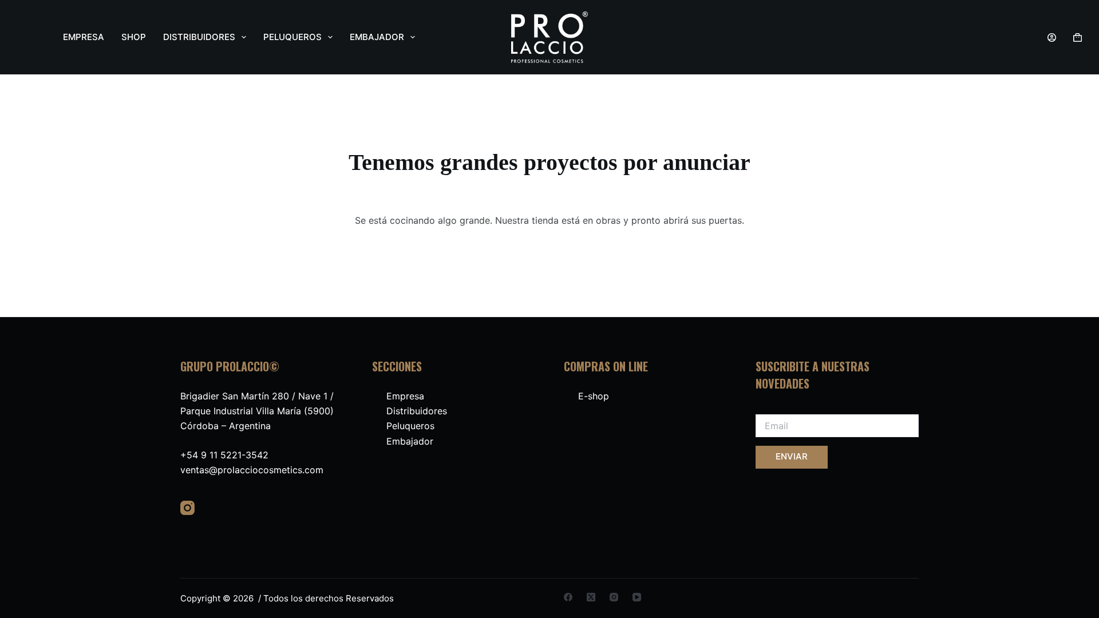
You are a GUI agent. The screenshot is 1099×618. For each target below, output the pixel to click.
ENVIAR (792, 456)
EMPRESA (83, 36)
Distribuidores (416, 411)
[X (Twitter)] (591, 597)
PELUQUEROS (292, 36)
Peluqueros (410, 425)
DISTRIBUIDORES (199, 36)
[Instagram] (187, 508)
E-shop (593, 396)
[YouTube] (636, 597)
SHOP (133, 36)
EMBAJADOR (377, 36)
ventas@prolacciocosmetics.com (251, 470)
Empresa (405, 396)
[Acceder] (1051, 37)
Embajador (409, 441)
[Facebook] (568, 597)
